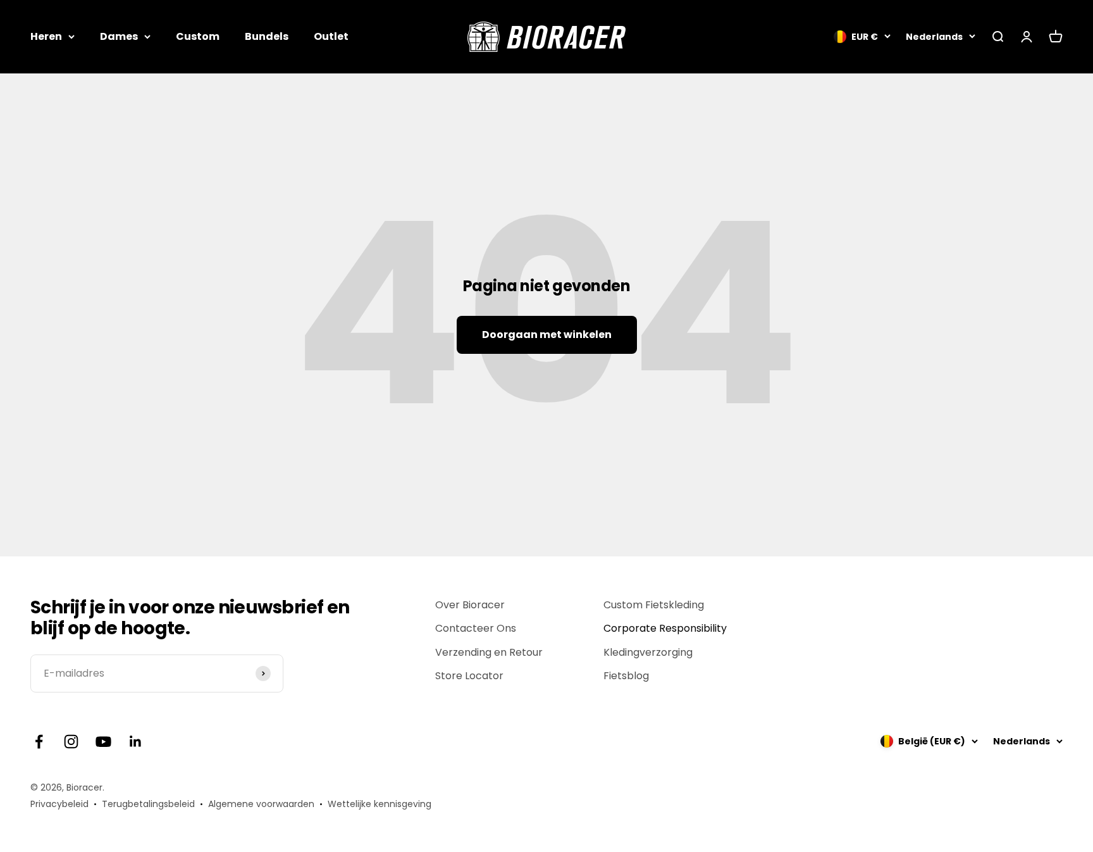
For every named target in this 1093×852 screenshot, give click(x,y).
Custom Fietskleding (653, 605)
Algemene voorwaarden (261, 804)
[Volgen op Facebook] (38, 741)
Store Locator (469, 675)
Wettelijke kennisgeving (379, 804)
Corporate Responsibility (665, 628)
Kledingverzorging (648, 652)
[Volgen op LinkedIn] (135, 741)
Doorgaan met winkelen (547, 334)
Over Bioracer (470, 605)
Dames (119, 36)
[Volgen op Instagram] (71, 741)
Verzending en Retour (489, 652)
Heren (46, 36)
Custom (197, 36)
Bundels (266, 36)
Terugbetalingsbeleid (148, 804)
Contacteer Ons (475, 628)
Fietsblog (626, 675)
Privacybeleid (59, 804)
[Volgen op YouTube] (103, 741)
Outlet (331, 36)
